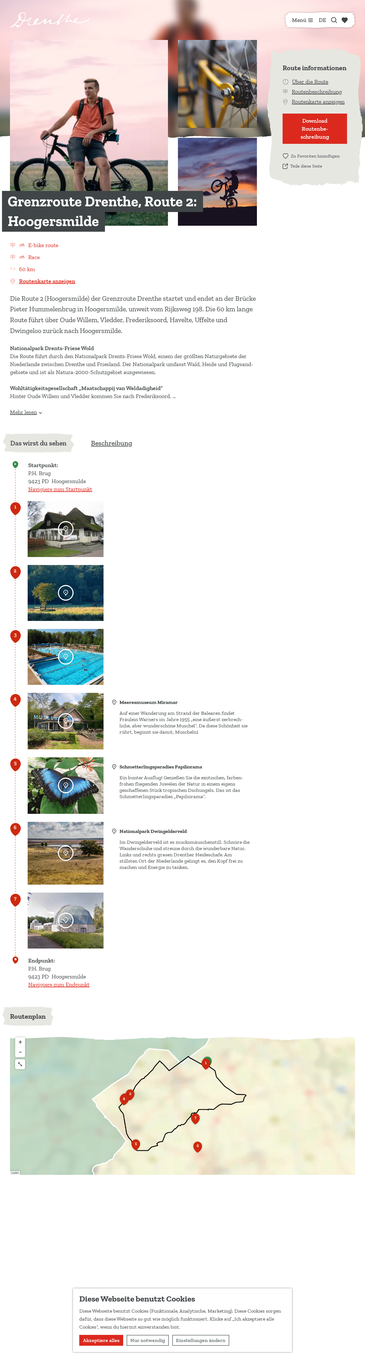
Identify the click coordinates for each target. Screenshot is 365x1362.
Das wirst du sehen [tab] (38, 443)
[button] (205, 1066)
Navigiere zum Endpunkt (59, 984)
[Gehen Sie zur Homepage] (50, 20)
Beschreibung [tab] (111, 443)
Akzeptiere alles (101, 1340)
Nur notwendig (147, 1340)
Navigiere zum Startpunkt (60, 489)
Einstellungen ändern (201, 1340)
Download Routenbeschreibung (315, 128)
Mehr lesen (23, 412)
